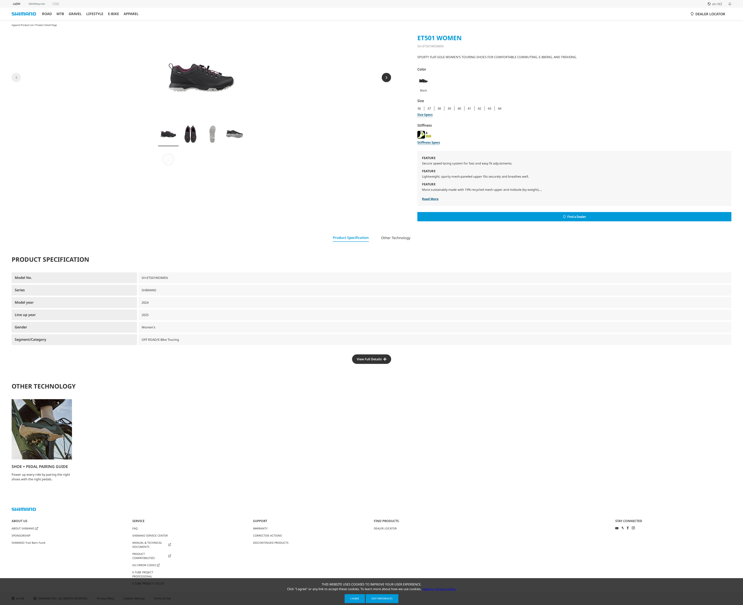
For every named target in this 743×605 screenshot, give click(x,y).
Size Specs (425, 114)
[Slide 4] (234, 134)
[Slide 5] (168, 159)
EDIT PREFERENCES (382, 598)
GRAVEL (75, 14)
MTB (60, 14)
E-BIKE (113, 14)
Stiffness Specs (428, 142)
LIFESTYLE (94, 14)
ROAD (47, 14)
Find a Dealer (576, 217)
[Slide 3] (212, 134)
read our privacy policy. (439, 589)
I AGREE (354, 598)
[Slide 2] (190, 134)
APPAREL (131, 14)
